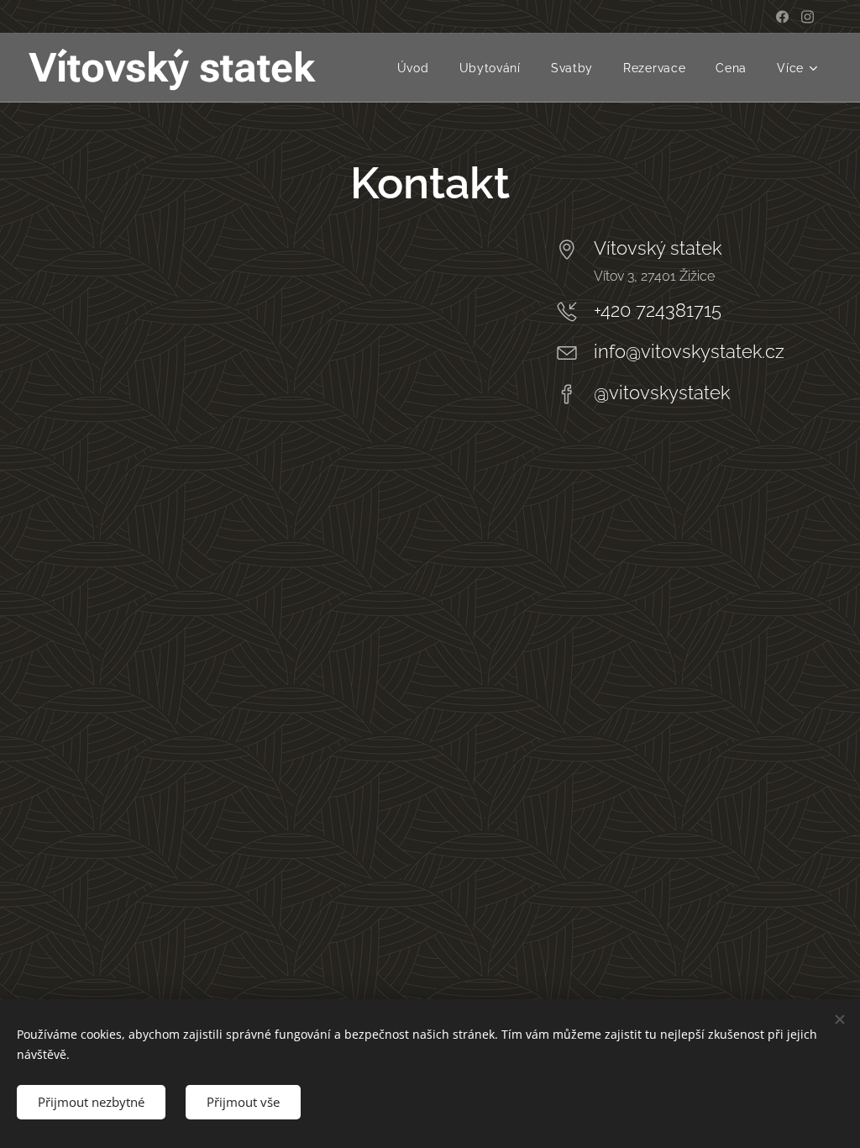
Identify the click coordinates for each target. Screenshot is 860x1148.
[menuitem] (413, 68)
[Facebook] (782, 17)
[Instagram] (807, 17)
